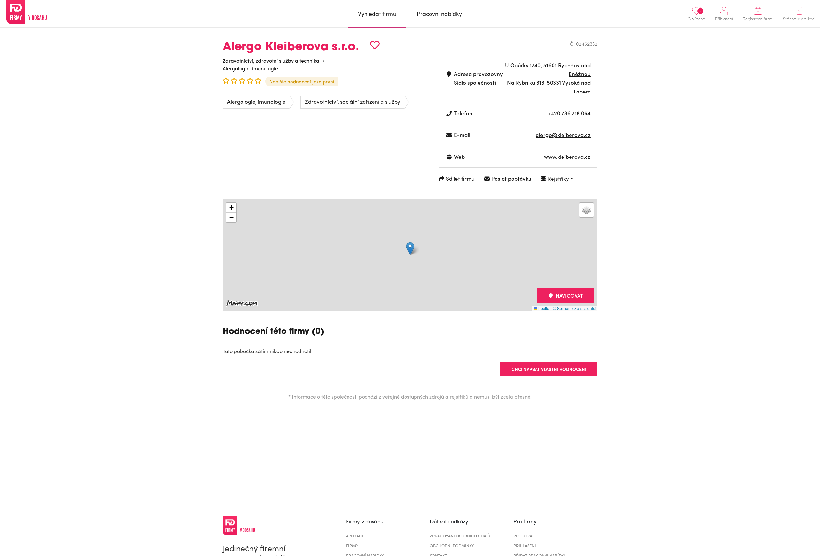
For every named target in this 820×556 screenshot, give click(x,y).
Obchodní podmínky (452, 546)
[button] (410, 248)
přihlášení (524, 546)
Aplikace (355, 536)
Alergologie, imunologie (250, 68)
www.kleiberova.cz (567, 156)
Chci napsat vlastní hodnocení (549, 369)
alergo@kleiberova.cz (563, 135)
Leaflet (543, 308)
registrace (525, 536)
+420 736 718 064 (569, 113)
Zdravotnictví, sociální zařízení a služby (352, 101)
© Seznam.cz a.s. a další (574, 308)
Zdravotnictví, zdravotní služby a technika (271, 60)
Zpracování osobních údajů (460, 536)
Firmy (352, 546)
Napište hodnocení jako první (301, 81)
